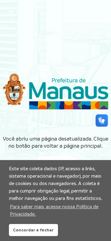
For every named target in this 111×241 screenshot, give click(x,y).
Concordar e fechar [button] (33, 230)
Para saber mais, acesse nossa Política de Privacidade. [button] (54, 210)
